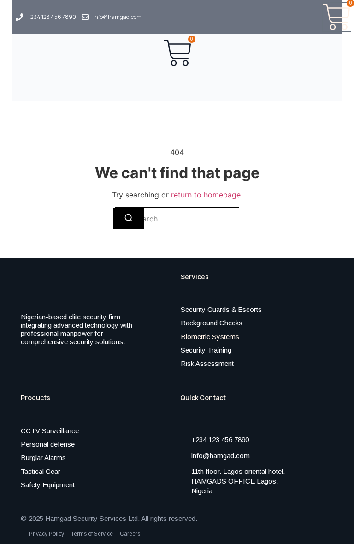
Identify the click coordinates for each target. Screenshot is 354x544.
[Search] (128, 218)
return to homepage (206, 194)
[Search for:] (177, 218)
